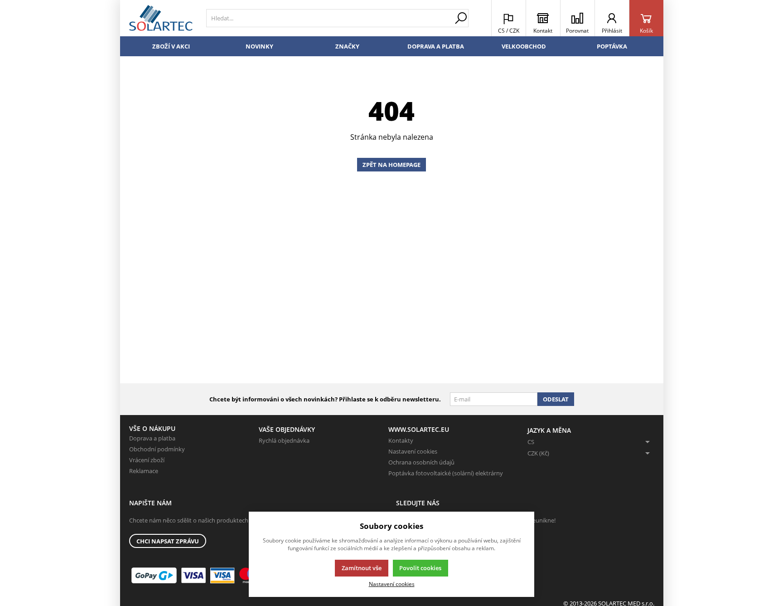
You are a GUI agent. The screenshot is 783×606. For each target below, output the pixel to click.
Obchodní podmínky (157, 449)
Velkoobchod (524, 46)
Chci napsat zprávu (167, 541)
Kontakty (400, 440)
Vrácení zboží (146, 460)
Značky (347, 46)
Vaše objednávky (287, 429)
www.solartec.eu (418, 429)
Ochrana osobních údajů (421, 462)
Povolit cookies (420, 568)
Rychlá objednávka (284, 440)
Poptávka (612, 46)
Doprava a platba (435, 46)
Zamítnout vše (362, 568)
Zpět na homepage (391, 165)
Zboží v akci (171, 46)
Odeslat (556, 399)
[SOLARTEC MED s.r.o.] (161, 18)
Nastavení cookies (412, 451)
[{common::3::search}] (461, 18)
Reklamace (143, 471)
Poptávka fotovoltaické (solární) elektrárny (445, 473)
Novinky (259, 46)
